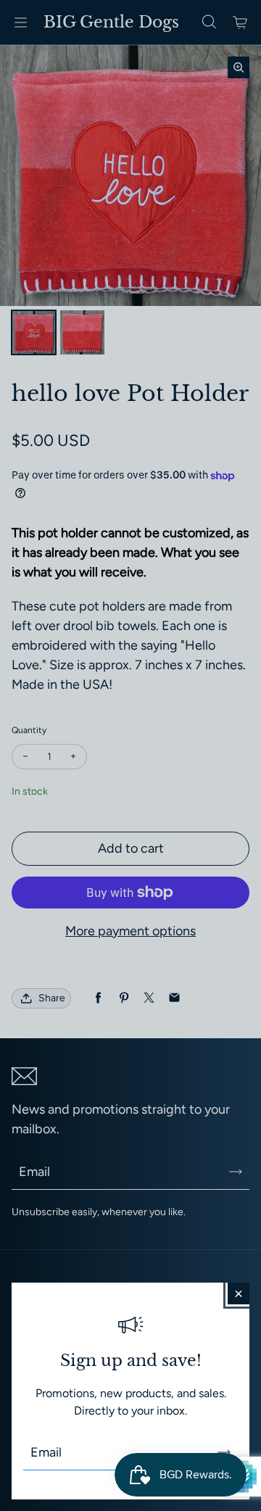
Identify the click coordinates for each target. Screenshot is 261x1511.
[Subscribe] (224, 1452)
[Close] (238, 1293)
